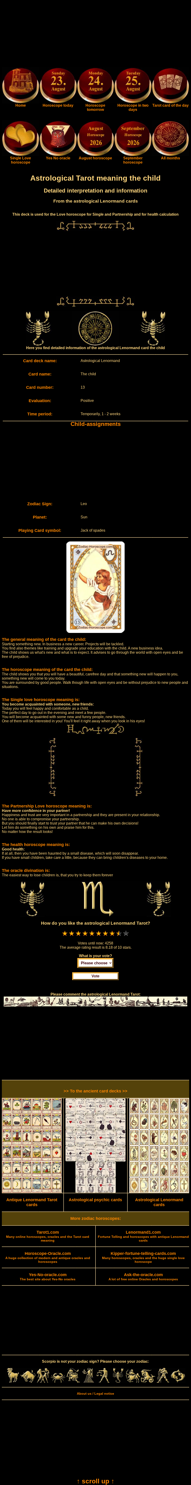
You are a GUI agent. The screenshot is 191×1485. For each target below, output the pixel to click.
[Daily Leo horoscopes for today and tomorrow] (72, 1381)
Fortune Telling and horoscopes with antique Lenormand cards (143, 1236)
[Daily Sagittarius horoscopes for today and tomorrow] (133, 1381)
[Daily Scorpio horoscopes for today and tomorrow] (117, 1381)
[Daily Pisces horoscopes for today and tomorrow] (178, 1381)
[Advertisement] (95, 34)
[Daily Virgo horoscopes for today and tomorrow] (88, 1381)
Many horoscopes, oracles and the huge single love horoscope (143, 1258)
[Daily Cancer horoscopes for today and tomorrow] (58, 1381)
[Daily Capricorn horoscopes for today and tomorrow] (147, 1381)
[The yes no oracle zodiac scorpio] (58, 155)
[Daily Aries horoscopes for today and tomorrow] (13, 1381)
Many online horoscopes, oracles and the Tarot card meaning (47, 1236)
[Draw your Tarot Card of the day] (170, 102)
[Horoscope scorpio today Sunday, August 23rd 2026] (20, 102)
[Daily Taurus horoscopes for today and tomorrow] (27, 1381)
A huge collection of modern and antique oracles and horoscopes (47, 1258)
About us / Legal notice (95, 1393)
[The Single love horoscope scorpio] (20, 155)
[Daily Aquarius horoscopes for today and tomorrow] (162, 1381)
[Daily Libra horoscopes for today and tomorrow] (103, 1381)
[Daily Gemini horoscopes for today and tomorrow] (43, 1381)
